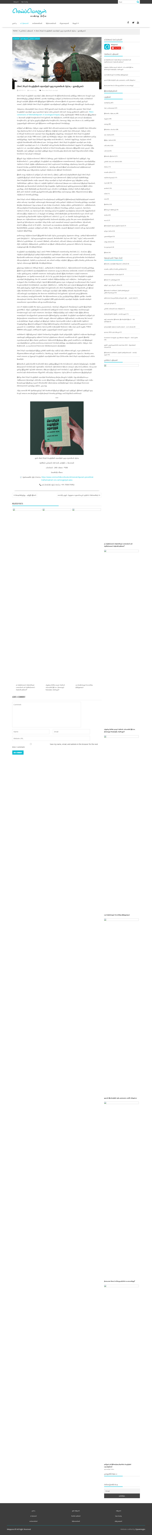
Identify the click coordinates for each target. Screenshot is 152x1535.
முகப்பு (14, 23)
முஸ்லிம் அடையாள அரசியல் (111, 161)
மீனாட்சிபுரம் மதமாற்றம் (52, 90)
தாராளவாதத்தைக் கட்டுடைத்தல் (113, 274)
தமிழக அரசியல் (108, 231)
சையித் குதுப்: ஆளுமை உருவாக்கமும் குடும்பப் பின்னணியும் (78, 495)
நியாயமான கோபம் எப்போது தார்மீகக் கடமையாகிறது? (118, 85)
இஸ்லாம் (106, 252)
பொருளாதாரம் (108, 247)
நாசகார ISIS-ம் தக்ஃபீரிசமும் (112, 332)
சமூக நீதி (106, 183)
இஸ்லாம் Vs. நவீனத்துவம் (111, 280)
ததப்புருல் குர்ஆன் (109, 303)
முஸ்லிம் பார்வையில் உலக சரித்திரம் (113, 309)
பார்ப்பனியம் (107, 145)
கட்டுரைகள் (24, 23)
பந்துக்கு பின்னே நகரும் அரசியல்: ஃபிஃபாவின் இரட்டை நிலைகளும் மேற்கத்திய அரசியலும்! (55, 687)
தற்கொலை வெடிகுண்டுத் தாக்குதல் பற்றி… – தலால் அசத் (120, 298)
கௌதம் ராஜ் (32, 90)
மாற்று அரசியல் (108, 242)
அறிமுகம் (16, 2)
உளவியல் (106, 215)
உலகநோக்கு (107, 103)
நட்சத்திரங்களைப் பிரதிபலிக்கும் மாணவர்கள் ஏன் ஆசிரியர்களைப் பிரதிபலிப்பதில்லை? (25, 687)
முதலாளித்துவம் (108, 236)
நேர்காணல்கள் (51, 23)
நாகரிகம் (106, 188)
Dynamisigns (140, 1529)
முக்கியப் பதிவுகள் (34, 38)
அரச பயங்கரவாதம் (109, 108)
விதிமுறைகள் (118, 1521)
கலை (105, 199)
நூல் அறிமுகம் (24, 38)
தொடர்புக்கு (24, 2)
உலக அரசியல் (108, 135)
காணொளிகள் (37, 23)
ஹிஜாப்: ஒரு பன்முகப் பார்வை (112, 285)
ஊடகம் (106, 220)
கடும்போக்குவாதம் (109, 177)
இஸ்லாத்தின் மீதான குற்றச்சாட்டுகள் (114, 226)
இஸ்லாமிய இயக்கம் (109, 156)
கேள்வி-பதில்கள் (76, 1516)
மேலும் (75, 23)
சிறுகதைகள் (64, 23)
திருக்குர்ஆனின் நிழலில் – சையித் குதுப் (115, 314)
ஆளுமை (106, 119)
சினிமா (106, 167)
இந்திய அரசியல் (108, 140)
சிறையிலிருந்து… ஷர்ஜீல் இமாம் (25, 495)
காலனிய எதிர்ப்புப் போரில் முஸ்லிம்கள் (114, 269)
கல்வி (105, 193)
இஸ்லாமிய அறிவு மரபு (110, 113)
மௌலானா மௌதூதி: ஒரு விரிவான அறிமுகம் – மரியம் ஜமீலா (121, 337)
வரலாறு (106, 124)
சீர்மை (43, 90)
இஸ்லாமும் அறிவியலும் (110, 210)
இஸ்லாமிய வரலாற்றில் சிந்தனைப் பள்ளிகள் (115, 264)
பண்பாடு (106, 151)
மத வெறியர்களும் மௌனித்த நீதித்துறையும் (116, 75)
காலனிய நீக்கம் (108, 172)
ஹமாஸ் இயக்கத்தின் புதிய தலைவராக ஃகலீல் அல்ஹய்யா (119, 80)
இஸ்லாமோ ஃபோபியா (110, 129)
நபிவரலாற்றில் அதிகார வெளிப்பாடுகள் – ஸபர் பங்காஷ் (118, 327)
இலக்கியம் (107, 204)
